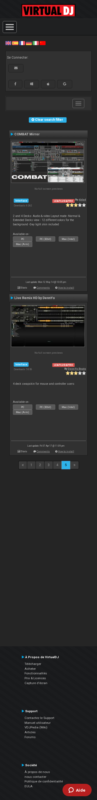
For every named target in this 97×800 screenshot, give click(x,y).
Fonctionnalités (36, 673)
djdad (82, 199)
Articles (30, 732)
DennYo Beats (77, 368)
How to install (66, 287)
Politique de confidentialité (44, 781)
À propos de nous (37, 772)
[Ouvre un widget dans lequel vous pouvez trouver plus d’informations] (77, 790)
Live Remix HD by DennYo (34, 298)
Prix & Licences (35, 678)
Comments (43, 287)
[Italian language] (36, 43)
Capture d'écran (36, 683)
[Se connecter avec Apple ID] (48, 84)
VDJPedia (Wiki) (36, 727)
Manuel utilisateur (38, 723)
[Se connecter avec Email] (15, 68)
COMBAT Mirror (27, 134)
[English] (8, 43)
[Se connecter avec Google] (64, 84)
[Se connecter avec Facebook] (15, 84)
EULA (29, 786)
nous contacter (35, 777)
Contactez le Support (39, 718)
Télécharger (33, 664)
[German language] (29, 43)
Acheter (30, 669)
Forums (30, 737)
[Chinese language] (43, 43)
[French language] (22, 43)
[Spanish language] (15, 43)
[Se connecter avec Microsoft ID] (31, 84)
